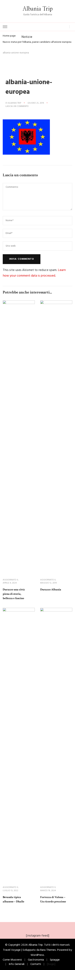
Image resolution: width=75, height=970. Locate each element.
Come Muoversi (12, 960)
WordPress (37, 955)
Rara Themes (48, 950)
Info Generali (16, 964)
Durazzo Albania (50, 589)
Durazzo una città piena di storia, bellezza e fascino (14, 594)
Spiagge (55, 960)
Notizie (26, 36)
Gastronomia (36, 960)
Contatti (35, 964)
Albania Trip (38, 9)
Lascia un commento (17, 106)
